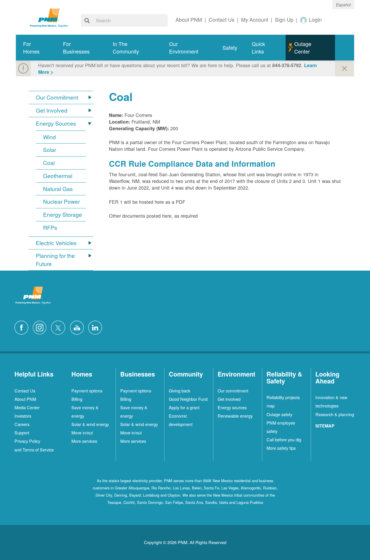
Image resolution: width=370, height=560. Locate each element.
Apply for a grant (184, 407)
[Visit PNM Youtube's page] (78, 327)
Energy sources (232, 407)
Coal (49, 163)
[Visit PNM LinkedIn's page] (96, 327)
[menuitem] (36, 47)
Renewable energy (235, 416)
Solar (49, 150)
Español (343, 5)
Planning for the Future (55, 260)
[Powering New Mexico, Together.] (49, 17)
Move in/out (82, 432)
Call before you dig (284, 439)
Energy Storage (62, 215)
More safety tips (281, 448)
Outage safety (279, 414)
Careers (21, 424)
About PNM (25, 399)
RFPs (50, 228)
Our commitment (233, 391)
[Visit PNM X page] (60, 327)
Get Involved (51, 110)
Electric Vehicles (56, 243)
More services (84, 441)
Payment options (86, 391)
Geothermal (57, 176)
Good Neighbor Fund (188, 399)
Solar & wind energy (90, 424)
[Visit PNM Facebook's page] (22, 327)
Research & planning (334, 414)
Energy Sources (56, 123)
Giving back (179, 391)
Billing (76, 399)
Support (21, 432)
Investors (22, 416)
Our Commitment (57, 97)
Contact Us (24, 391)
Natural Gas (58, 189)
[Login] (304, 20)
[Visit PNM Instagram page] (41, 327)
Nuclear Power (61, 201)
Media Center (27, 407)
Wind (49, 137)
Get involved (229, 399)
